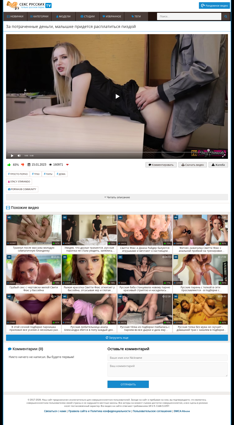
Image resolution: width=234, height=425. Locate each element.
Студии (89, 16)
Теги (137, 16)
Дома (61, 173)
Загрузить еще (118, 337)
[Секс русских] (29, 5)
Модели (64, 16)
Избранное (113, 16)
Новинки (16, 16)
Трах (35, 173)
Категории (40, 16)
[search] (226, 16)
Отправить (128, 384)
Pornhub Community (23, 189)
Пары (48, 173)
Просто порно (18, 173)
